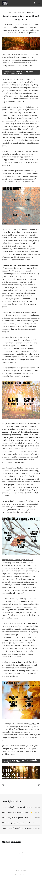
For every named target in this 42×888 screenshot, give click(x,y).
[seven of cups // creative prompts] (21, 828)
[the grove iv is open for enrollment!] (21, 822)
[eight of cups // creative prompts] (21, 807)
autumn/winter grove (11, 640)
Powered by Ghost (21, 875)
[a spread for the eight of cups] (21, 812)
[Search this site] (34, 3)
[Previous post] (3, 784)
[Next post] (38, 784)
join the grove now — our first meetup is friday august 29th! (20, 761)
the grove (30, 12)
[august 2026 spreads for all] (21, 817)
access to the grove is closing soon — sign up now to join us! (19, 72)
